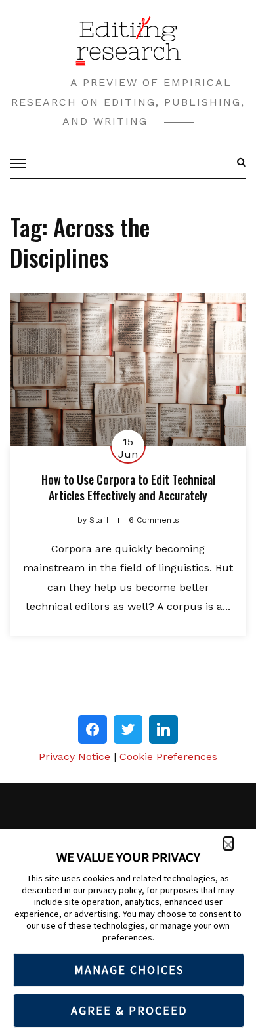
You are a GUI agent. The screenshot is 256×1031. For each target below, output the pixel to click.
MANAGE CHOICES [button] (129, 969)
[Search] (238, 163)
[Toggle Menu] (20, 163)
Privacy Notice (74, 756)
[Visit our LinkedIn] (163, 729)
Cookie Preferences (168, 756)
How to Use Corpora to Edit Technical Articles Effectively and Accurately (128, 487)
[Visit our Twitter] (128, 729)
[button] (228, 843)
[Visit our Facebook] (92, 729)
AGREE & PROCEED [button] (129, 1010)
